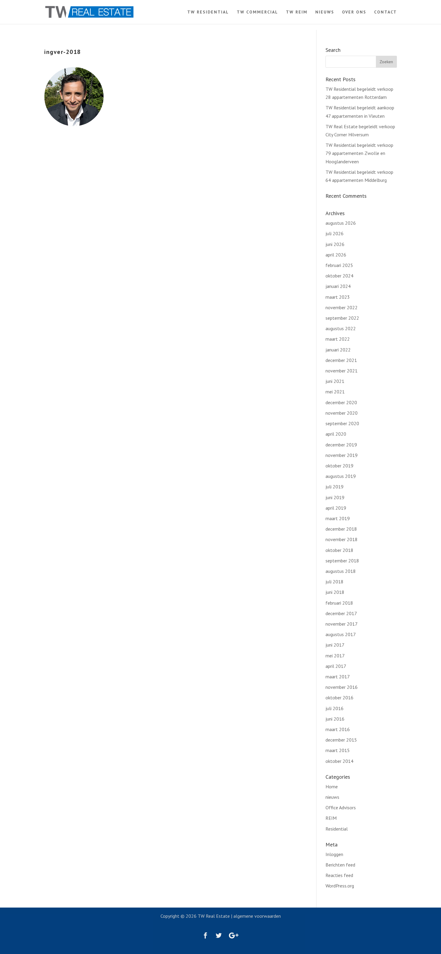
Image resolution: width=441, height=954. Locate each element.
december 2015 (341, 740)
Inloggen (334, 854)
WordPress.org (340, 886)
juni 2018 (335, 592)
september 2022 (342, 318)
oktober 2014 (339, 761)
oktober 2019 (339, 466)
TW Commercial (257, 12)
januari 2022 (338, 350)
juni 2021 (335, 381)
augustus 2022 (341, 328)
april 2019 (336, 508)
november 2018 (342, 539)
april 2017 (336, 666)
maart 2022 (338, 339)
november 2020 (342, 413)
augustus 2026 (341, 223)
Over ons (354, 12)
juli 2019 (335, 487)
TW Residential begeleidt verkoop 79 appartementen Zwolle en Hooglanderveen (359, 153)
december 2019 (341, 445)
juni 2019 (335, 497)
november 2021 (342, 371)
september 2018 (342, 561)
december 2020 (341, 402)
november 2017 (342, 624)
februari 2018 (339, 603)
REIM (331, 818)
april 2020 (336, 434)
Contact (385, 12)
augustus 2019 (341, 476)
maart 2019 (338, 518)
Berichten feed (340, 865)
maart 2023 (338, 297)
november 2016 (342, 687)
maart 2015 (338, 750)
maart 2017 (338, 677)
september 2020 (342, 423)
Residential (337, 829)
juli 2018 (335, 582)
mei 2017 (335, 656)
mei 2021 (335, 392)
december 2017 (341, 613)
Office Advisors (341, 807)
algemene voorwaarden (257, 916)
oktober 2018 (339, 550)
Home (332, 787)
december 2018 (341, 529)
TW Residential (208, 12)
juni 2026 (335, 244)
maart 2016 (338, 729)
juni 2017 (335, 645)
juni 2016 (335, 719)
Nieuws (324, 12)
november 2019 (342, 455)
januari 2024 (338, 286)
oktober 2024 (339, 276)
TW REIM (297, 12)
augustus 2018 (341, 571)
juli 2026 (335, 233)
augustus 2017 (341, 634)
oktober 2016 (339, 698)
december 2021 (341, 360)
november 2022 (342, 307)
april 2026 (336, 255)
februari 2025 (339, 265)
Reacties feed (339, 875)
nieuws (332, 797)
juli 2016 (335, 708)
